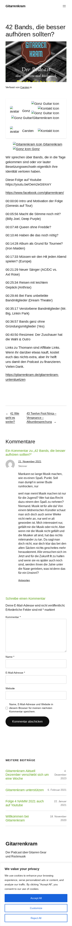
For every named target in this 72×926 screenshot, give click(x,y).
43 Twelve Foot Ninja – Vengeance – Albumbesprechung (41, 417)
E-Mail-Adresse (15, 672)
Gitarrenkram (15, 6)
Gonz (35, 149)
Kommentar (13, 617)
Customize (36, 908)
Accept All (36, 898)
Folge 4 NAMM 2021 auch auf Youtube (25, 803)
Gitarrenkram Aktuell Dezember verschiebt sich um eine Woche (27, 774)
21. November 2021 (29, 461)
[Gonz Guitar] (44, 103)
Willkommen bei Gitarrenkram (17, 818)
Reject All (36, 918)
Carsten (24, 87)
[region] (36, 894)
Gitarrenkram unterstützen (25, 790)
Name (10, 656)
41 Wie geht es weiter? (12, 417)
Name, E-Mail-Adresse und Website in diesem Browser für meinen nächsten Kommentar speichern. (31, 708)
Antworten (24, 580)
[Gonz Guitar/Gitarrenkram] (34, 117)
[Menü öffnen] (64, 6)
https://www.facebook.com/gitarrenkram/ (35, 193)
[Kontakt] (47, 108)
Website (10, 688)
